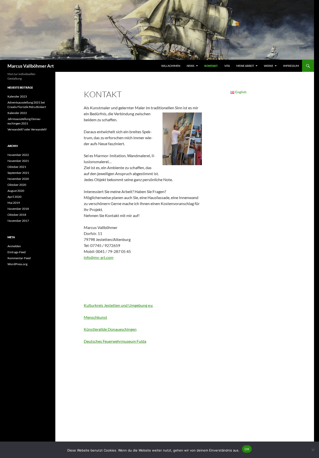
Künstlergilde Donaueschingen (110, 329)
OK (246, 449)
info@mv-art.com (98, 257)
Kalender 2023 (17, 96)
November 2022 (18, 155)
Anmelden (14, 246)
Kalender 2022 (17, 113)
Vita (227, 65)
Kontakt (211, 65)
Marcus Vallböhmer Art (30, 66)
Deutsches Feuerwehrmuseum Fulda (115, 341)
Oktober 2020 (16, 185)
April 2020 (14, 197)
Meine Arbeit (245, 65)
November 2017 (18, 221)
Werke (268, 65)
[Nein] (312, 449)
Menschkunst (95, 317)
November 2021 (18, 161)
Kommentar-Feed (19, 258)
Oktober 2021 (16, 167)
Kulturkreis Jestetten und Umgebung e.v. (118, 305)
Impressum (291, 65)
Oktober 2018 (16, 215)
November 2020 (18, 179)
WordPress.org (17, 264)
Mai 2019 (13, 203)
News (190, 65)
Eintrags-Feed (16, 252)
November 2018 (18, 209)
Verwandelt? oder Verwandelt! (27, 129)
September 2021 (18, 173)
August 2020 (15, 191)
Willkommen (170, 65)
